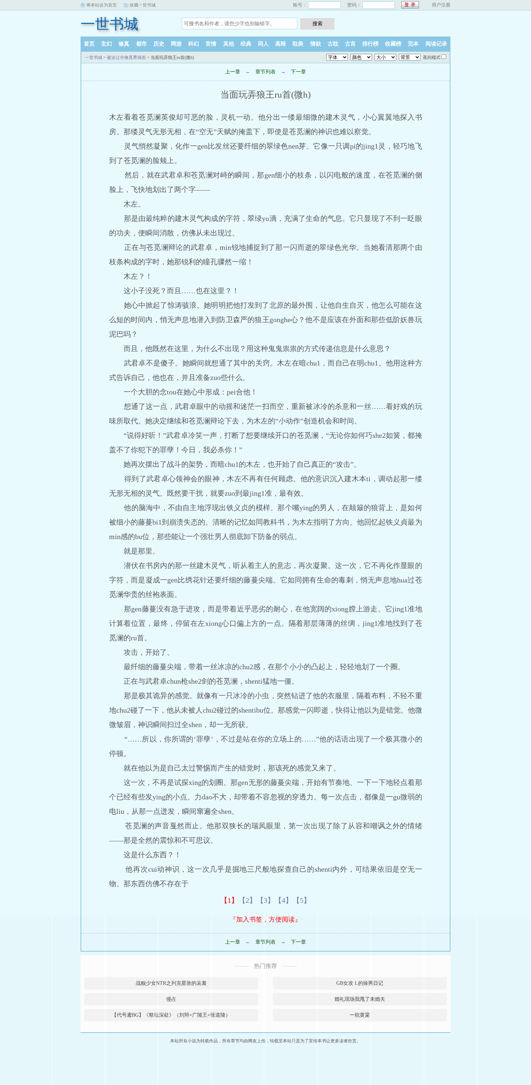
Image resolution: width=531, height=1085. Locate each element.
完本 (413, 44)
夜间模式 (431, 57)
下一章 (298, 71)
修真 (123, 44)
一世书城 (109, 24)
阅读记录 (436, 44)
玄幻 (106, 44)
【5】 (302, 900)
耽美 (298, 44)
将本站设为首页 (101, 5)
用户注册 (441, 5)
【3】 (265, 900)
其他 (228, 44)
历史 (159, 44)
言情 (211, 44)
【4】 (284, 900)
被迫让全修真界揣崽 (126, 57)
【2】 (247, 900)
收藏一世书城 (143, 5)
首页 (89, 44)
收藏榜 (393, 44)
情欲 (315, 44)
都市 (141, 44)
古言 (350, 44)
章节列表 (265, 71)
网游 (176, 44)
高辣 (280, 44)
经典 (246, 44)
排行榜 (370, 44)
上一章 (232, 71)
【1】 (229, 900)
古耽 (333, 44)
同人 (263, 44)
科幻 (193, 44)
